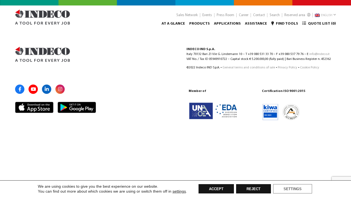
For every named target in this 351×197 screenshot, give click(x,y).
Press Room (225, 15)
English (326, 15)
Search (275, 15)
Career (243, 15)
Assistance (256, 24)
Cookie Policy (309, 67)
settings (179, 191)
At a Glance (173, 24)
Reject (254, 189)
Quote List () (321, 24)
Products (199, 24)
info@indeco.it (319, 54)
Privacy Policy (287, 67)
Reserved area (295, 15)
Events (207, 15)
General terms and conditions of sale (248, 67)
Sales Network (187, 15)
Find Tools (286, 24)
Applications (227, 24)
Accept (216, 189)
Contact (259, 15)
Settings (293, 189)
